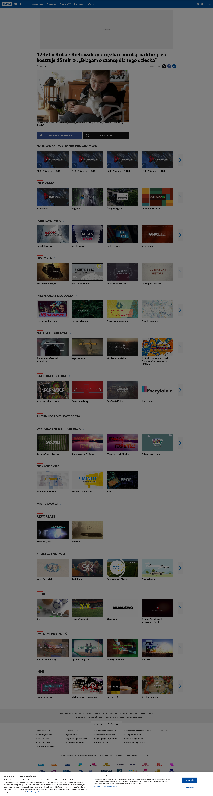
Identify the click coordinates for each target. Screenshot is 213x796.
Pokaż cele (189, 787)
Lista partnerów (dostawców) (105, 786)
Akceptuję (190, 780)
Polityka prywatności (35, 792)
